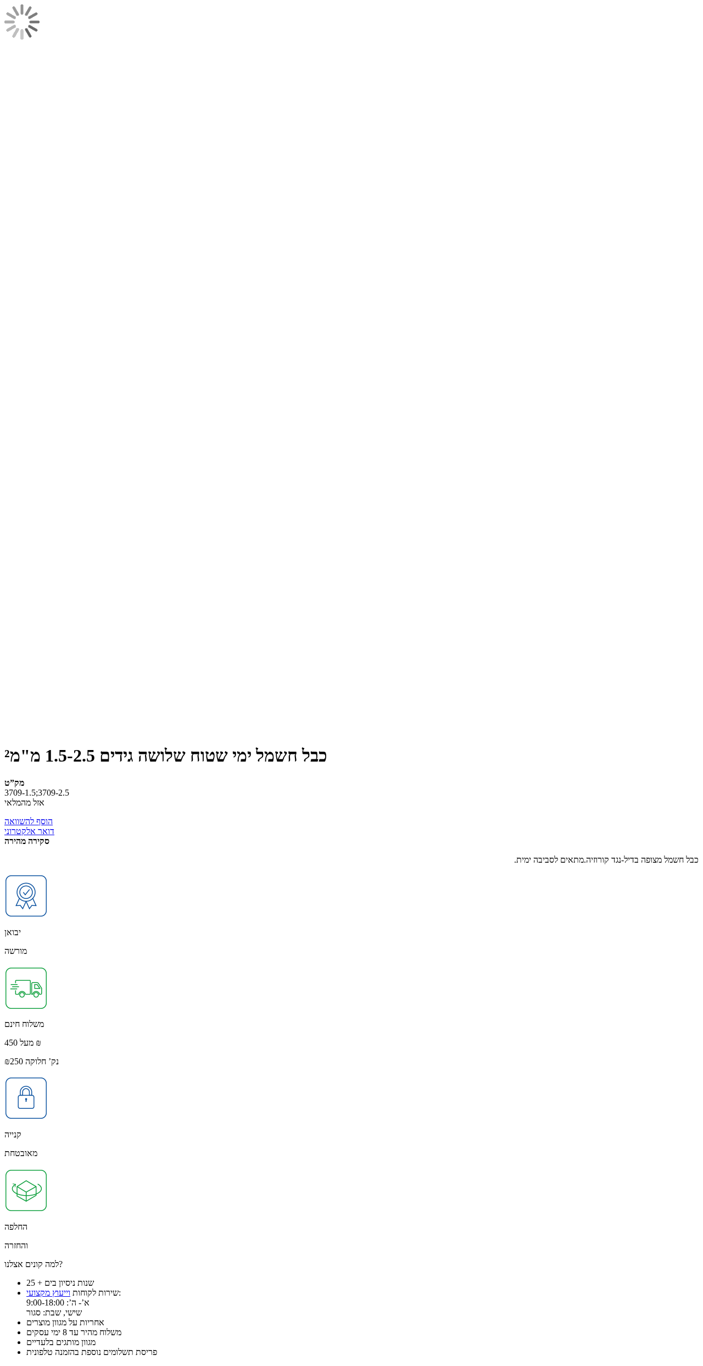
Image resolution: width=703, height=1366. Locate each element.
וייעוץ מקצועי (48, 1292)
